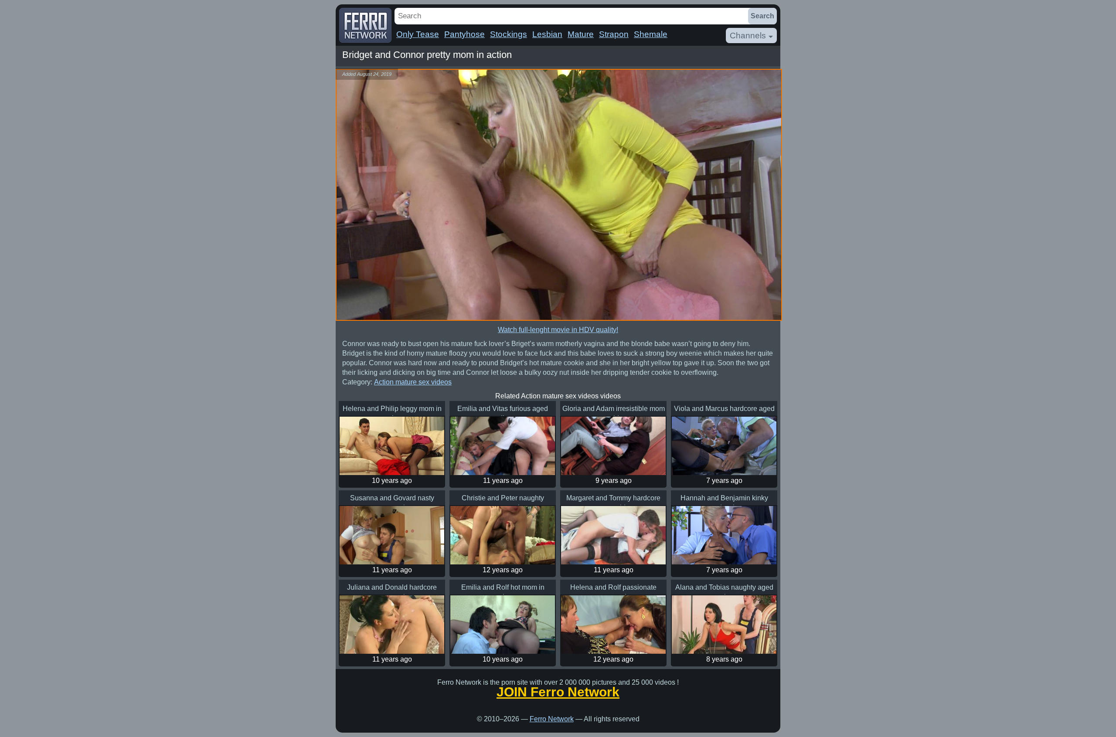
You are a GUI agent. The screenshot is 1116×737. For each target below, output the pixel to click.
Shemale (650, 34)
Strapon (614, 34)
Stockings (508, 34)
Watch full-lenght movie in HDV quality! (558, 329)
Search (762, 16)
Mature (581, 34)
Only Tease (417, 34)
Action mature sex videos (413, 382)
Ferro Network (552, 719)
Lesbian (547, 34)
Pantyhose (464, 34)
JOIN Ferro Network (558, 692)
